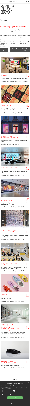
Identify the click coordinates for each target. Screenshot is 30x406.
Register (3, 50)
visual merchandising (8, 231)
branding (3, 230)
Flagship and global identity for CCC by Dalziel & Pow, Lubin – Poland (14, 203)
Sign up (15, 1)
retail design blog (11, 112)
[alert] (15, 393)
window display (15, 330)
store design (4, 75)
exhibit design (5, 324)
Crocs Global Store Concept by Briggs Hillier (14, 79)
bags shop (4, 136)
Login (10, 1)
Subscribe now (15, 50)
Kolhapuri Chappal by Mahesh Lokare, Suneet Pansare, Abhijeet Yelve (14, 109)
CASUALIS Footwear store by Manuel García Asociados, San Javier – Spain (14, 267)
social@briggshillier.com (13, 81)
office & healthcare (7, 326)
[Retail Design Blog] (15, 9)
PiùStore (9, 144)
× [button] (28, 382)
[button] (2, 391)
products (9, 295)
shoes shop (4, 167)
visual (9, 230)
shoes (14, 295)
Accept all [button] (15, 397)
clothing (3, 361)
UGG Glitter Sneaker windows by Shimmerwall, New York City (14, 236)
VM (12, 231)
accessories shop (6, 199)
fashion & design (6, 105)
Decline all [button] (15, 400)
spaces (7, 137)
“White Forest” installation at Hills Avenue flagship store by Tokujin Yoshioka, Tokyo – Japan (14, 334)
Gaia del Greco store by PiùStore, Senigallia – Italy (14, 140)
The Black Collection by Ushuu (10, 365)
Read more (9, 388)
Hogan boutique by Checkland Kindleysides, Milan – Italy (14, 172)
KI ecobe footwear (6, 298)
